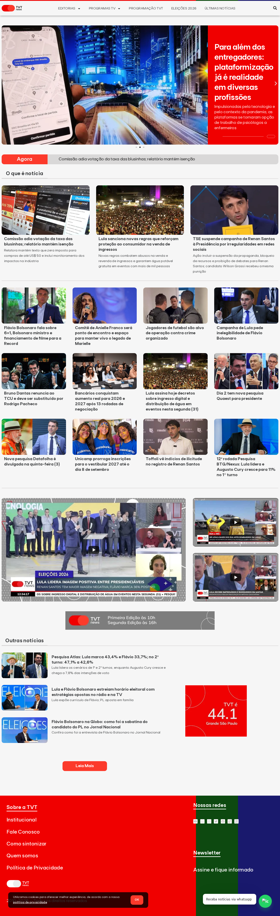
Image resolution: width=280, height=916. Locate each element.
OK (137, 899)
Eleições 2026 (184, 8)
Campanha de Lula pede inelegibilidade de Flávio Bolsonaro (240, 333)
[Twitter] (216, 821)
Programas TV (102, 8)
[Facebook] (223, 821)
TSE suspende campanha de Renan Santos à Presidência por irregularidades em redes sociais (234, 244)
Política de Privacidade (35, 867)
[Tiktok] (230, 821)
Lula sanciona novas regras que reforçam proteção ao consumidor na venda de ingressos (138, 244)
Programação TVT (146, 8)
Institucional (21, 819)
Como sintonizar (27, 843)
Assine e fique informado (223, 870)
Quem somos (22, 855)
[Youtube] (195, 821)
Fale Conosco (23, 832)
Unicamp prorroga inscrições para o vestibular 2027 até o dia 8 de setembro (103, 464)
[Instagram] (209, 821)
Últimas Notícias (220, 8)
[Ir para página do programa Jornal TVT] (140, 628)
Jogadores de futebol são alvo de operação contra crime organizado (175, 333)
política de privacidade (30, 902)
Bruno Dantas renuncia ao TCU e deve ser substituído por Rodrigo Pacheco (33, 398)
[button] (275, 8)
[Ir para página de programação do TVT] (216, 735)
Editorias (66, 8)
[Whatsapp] (202, 821)
